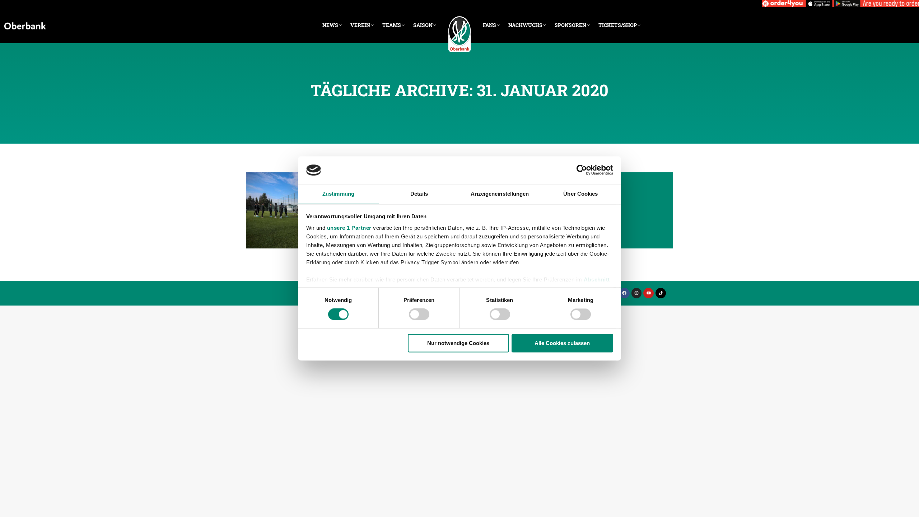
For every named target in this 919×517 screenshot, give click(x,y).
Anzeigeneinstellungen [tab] (500, 194)
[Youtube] (648, 293)
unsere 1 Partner (349, 228)
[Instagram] (636, 293)
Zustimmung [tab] (338, 194)
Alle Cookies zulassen (562, 343)
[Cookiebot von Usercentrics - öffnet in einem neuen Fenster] (581, 170)
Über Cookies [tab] (580, 194)
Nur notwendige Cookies (458, 343)
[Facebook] (624, 293)
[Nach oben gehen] (908, 506)
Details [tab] (419, 194)
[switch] (419, 314)
